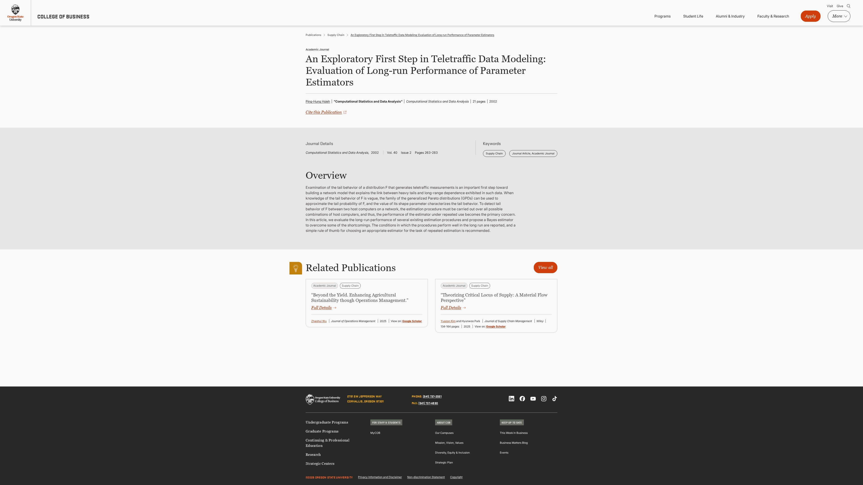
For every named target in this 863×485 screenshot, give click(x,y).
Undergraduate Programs (327, 422)
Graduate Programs (322, 431)
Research (313, 454)
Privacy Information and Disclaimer (380, 477)
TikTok (554, 398)
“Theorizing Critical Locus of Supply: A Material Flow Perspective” (494, 297)
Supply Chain (335, 35)
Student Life (693, 16)
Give (840, 6)
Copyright (456, 477)
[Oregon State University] (15, 13)
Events (504, 452)
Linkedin (511, 398)
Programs (662, 16)
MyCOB (375, 433)
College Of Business (63, 16)
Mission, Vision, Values (449, 442)
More (837, 16)
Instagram (544, 398)
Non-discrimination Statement (426, 477)
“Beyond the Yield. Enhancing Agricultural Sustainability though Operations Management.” (359, 297)
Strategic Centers (320, 463)
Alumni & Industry (730, 16)
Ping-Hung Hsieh (318, 101)
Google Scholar (412, 321)
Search (848, 6)
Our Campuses (444, 433)
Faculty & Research (773, 16)
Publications (313, 35)
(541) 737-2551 (432, 396)
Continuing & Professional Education (327, 443)
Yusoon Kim (448, 321)
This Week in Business (514, 433)
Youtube (533, 398)
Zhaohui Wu (319, 321)
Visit (830, 6)
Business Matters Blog (514, 442)
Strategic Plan (444, 462)
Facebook (522, 398)
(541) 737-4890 (428, 403)
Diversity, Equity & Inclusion (452, 452)
